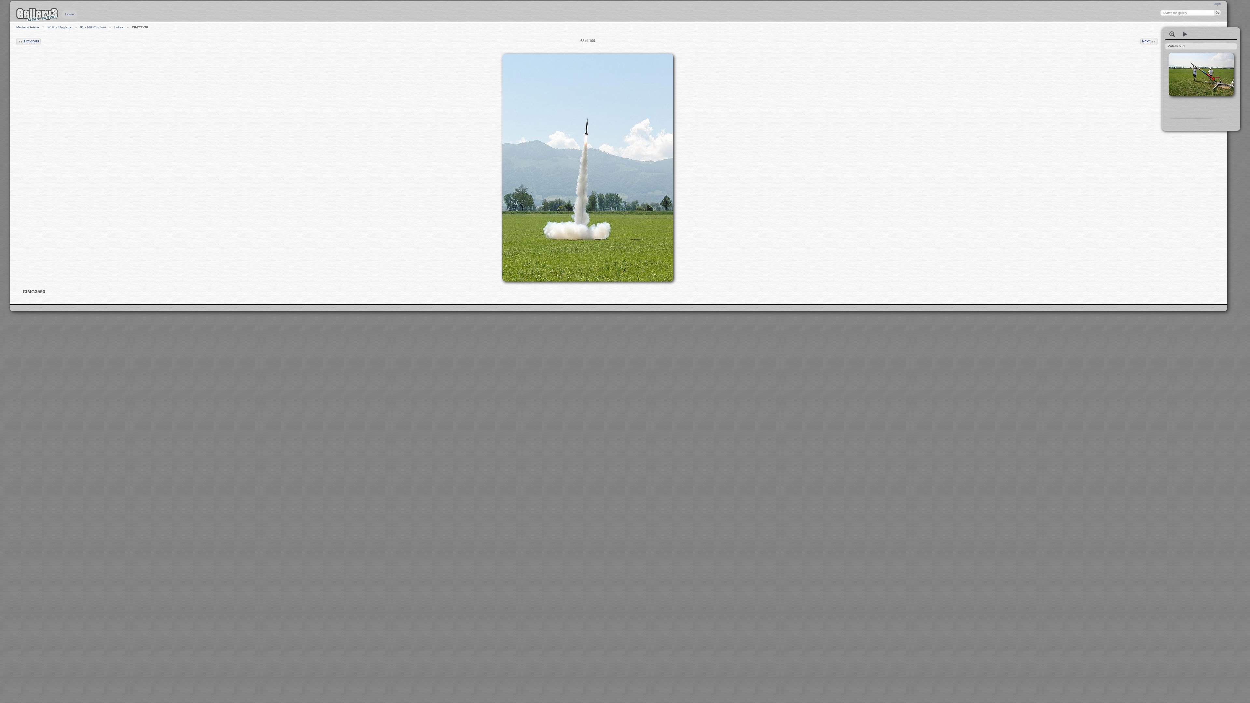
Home (69, 14)
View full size (1172, 34)
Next (1146, 41)
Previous (31, 41)
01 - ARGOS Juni (93, 27)
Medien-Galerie (27, 27)
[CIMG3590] (587, 168)
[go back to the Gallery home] (37, 14)
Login (1217, 4)
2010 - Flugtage (60, 27)
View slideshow (1185, 34)
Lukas (118, 27)
